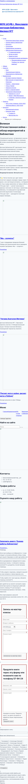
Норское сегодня (11, 88)
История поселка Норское (14, 78)
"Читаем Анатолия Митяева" (12, 319)
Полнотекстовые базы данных (15, 40)
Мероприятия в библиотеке (14, 74)
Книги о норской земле (13, 89)
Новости (5, 68)
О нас (4, 38)
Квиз (7, 70)
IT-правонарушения (14, 52)
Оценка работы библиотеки (14, 42)
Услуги (5, 117)
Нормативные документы (13, 48)
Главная (5, 411)
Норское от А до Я (14, 93)
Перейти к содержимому (7, 1)
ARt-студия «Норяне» (19, 413)
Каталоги (5, 107)
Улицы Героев (10, 86)
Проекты (5, 101)
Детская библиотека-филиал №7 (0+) (11, 4)
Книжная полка (10, 111)
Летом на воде (13, 54)
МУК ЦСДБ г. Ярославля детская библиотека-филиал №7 (14, 28)
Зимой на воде (13, 56)
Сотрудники (9, 46)
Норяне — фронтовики (12, 84)
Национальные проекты (13, 72)
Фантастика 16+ (13, 115)
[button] (14, 35)
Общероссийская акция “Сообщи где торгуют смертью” (18, 62)
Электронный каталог (12, 109)
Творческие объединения (13, 91)
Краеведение (7, 76)
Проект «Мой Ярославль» (16, 95)
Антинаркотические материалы (18, 58)
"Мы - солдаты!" (7, 238)
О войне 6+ (12, 113)
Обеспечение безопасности (14, 50)
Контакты (8, 44)
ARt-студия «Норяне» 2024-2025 (15, 103)
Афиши (5, 66)
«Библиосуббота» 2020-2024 (14, 105)
